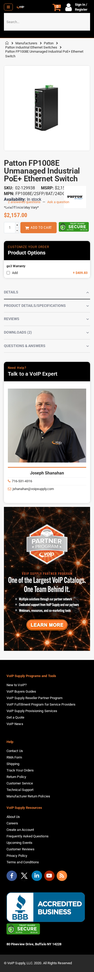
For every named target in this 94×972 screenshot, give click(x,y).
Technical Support (20, 790)
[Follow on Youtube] (49, 876)
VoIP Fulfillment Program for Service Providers (41, 704)
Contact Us (15, 751)
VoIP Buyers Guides (21, 691)
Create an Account (20, 830)
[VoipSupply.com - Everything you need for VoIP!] (20, 7)
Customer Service (20, 783)
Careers (12, 823)
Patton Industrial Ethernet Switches (31, 47)
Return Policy (16, 777)
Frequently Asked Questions (28, 836)
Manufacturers (26, 43)
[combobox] (47, 22)
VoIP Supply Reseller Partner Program (34, 698)
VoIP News (15, 724)
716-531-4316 (22, 481)
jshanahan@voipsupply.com (33, 489)
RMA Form (14, 757)
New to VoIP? (17, 685)
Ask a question (58, 202)
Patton (49, 43)
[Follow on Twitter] (24, 877)
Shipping (13, 764)
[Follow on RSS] (62, 876)
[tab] (47, 292)
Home (7, 43)
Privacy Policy (17, 856)
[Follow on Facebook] (12, 876)
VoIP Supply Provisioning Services (32, 711)
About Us (13, 817)
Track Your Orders (20, 770)
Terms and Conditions (23, 862)
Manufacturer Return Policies (28, 796)
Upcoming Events (19, 843)
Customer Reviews (20, 849)
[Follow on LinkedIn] (37, 876)
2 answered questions (24, 202)
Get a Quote (15, 717)
